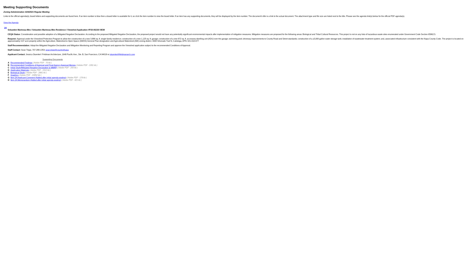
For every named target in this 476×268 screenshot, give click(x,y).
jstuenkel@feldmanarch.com (122, 54)
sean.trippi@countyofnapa (57, 50)
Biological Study (18, 73)
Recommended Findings (21, 63)
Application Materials (20, 70)
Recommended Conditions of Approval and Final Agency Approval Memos (43, 65)
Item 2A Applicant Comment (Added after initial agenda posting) (38, 78)
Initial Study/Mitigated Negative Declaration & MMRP (34, 68)
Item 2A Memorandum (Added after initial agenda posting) (36, 80)
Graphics (14, 75)
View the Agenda (10, 23)
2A (5, 28)
